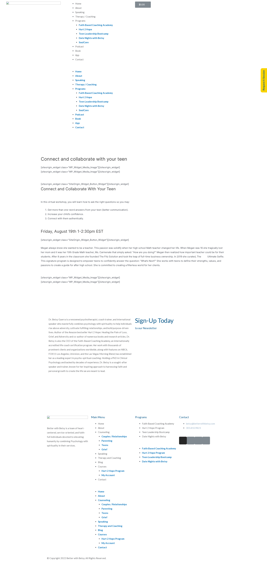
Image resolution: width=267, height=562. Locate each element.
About (78, 7)
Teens (105, 445)
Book (78, 50)
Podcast (79, 46)
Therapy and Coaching (109, 457)
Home (78, 3)
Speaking (80, 12)
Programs (80, 20)
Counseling (104, 432)
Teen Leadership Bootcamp (93, 33)
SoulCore (84, 42)
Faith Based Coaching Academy (96, 25)
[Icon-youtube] (206, 440)
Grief (104, 449)
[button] (100, 67)
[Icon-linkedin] (198, 440)
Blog (100, 462)
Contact (79, 59)
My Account (108, 475)
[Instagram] (183, 440)
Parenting (107, 440)
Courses (102, 466)
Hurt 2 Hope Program (113, 470)
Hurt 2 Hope (85, 29)
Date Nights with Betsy (91, 38)
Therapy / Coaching (85, 16)
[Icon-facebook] (191, 440)
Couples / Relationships (114, 436)
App (77, 55)
